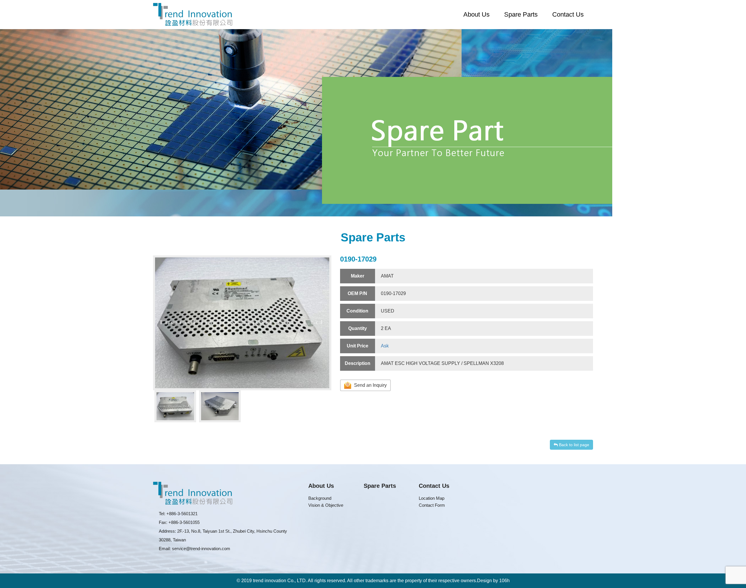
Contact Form (432, 505)
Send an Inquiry (370, 385)
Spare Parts (521, 14)
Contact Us (568, 14)
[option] (242, 322)
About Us (476, 14)
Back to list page (573, 444)
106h (504, 580)
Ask (385, 345)
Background (319, 498)
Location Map (431, 498)
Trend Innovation (192, 14)
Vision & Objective (325, 505)
